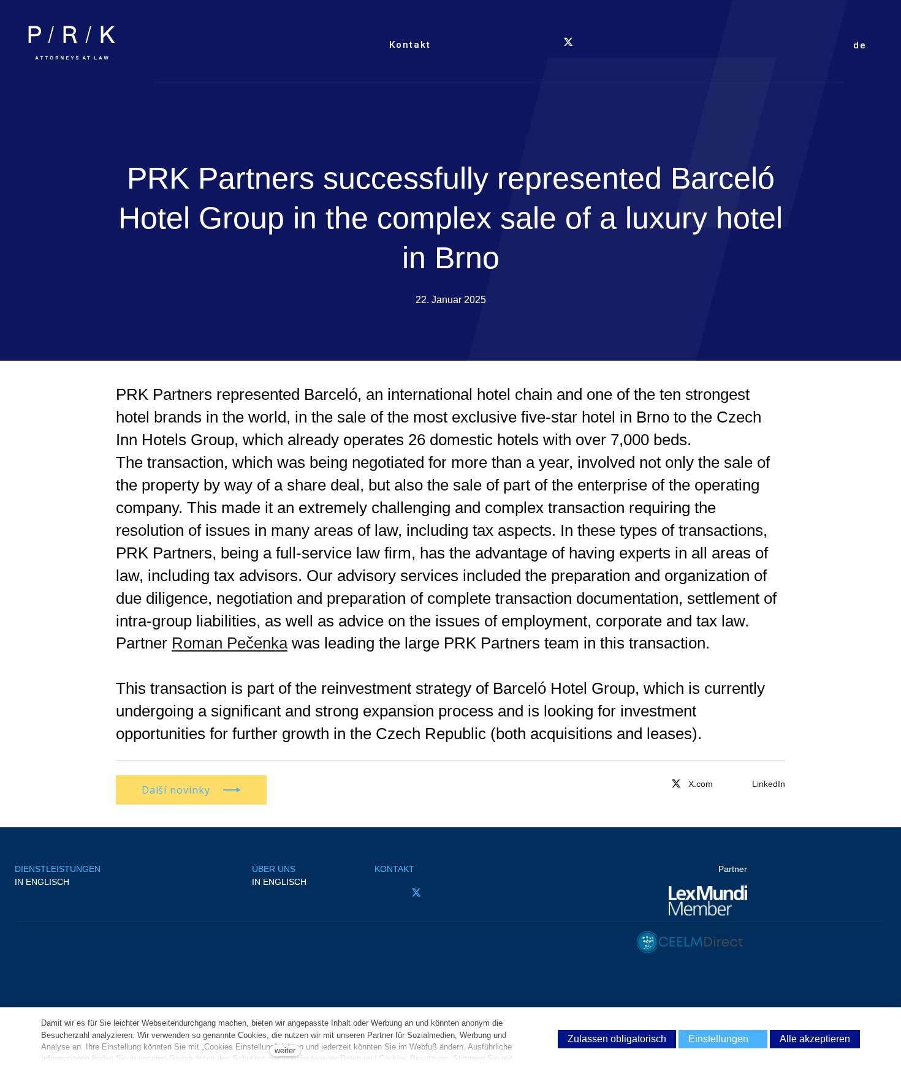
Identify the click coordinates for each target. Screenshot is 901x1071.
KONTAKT (394, 869)
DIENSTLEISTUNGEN (58, 869)
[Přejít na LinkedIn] (450, 892)
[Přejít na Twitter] (691, 783)
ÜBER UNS (273, 869)
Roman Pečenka (229, 643)
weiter (285, 1050)
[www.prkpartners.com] (72, 42)
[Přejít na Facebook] (381, 892)
